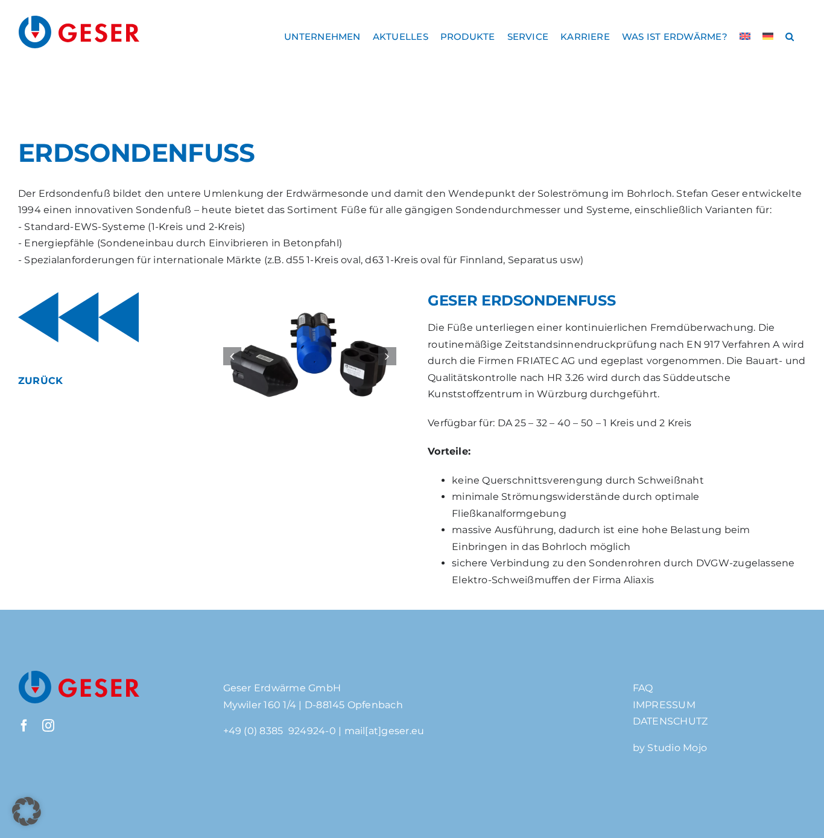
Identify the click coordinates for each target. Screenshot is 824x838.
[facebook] (24, 726)
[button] (789, 36)
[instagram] (48, 726)
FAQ (643, 688)
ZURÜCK (40, 380)
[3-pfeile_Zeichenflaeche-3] (78, 296)
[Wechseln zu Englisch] (745, 36)
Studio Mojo (677, 747)
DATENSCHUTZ (670, 721)
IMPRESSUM (664, 705)
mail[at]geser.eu (384, 731)
